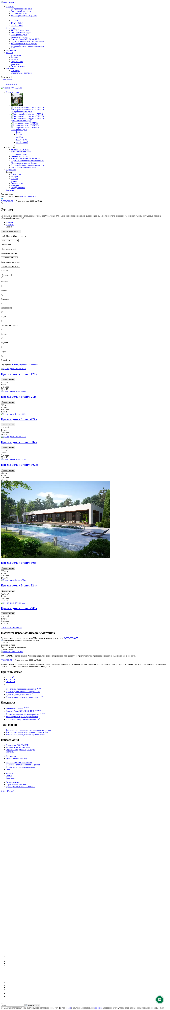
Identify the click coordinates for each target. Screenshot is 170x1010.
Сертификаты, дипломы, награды (20, 749)
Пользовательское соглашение (19, 762)
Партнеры (15, 71)
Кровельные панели (19, 37)
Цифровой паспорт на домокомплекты (27, 46)
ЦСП (13, 48)
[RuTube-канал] (14, 983)
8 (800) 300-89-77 (8, 201)
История (14, 57)
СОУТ (8, 769)
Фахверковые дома (19, 13)
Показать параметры (10, 232)
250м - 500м (17, 26)
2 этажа (19, 134)
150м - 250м (17, 23)
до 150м (15, 20)
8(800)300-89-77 (7, 79)
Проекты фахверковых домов (21, 694)
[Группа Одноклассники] (6, 985)
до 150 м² (10, 677)
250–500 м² (10, 682)
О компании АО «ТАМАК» (17, 745)
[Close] (1, 1003)
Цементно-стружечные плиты (23, 167)
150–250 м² (10, 679)
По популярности (19, 364)
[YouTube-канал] (7, 966)
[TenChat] (7, 987)
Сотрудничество (18, 66)
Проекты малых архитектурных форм (24, 697)
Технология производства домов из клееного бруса (28, 732)
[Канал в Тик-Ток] (7, 996)
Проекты (10, 6)
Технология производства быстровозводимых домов (28, 730)
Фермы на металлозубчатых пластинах (27, 41)
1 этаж (18, 132)
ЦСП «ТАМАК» (8, 791)
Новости (14, 59)
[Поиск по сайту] (32, 1005)
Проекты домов (12, 92)
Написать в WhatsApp (11, 627)
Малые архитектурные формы (24, 15)
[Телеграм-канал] (7, 961)
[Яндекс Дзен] (7, 990)
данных (98, 1008)
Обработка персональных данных (20, 767)
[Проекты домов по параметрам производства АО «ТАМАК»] (17, 145)
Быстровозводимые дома (21, 9)
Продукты (10, 28)
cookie (68, 1008)
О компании (16, 55)
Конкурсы (15, 64)
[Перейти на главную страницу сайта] (12, 88)
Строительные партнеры (21, 73)
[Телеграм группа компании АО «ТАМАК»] (2, 199)
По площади (33, 364)
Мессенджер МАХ (28, 196)
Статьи (14, 181)
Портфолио (11, 50)
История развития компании (18, 747)
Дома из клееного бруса (21, 32)
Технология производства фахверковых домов (25, 734)
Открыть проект (8, 379)
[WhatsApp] (7, 963)
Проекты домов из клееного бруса (23, 692)
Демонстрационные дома (17, 758)
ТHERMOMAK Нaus (20, 30)
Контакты (10, 68)
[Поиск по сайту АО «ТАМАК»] (2, 204)
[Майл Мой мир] (7, 993)
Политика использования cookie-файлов (23, 765)
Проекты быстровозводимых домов (23, 689)
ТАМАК (9, 53)
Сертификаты (17, 62)
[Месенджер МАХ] (87, 957)
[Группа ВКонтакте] (7, 959)
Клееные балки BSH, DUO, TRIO (25, 39)
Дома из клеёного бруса (21, 11)
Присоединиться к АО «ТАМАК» (20, 787)
